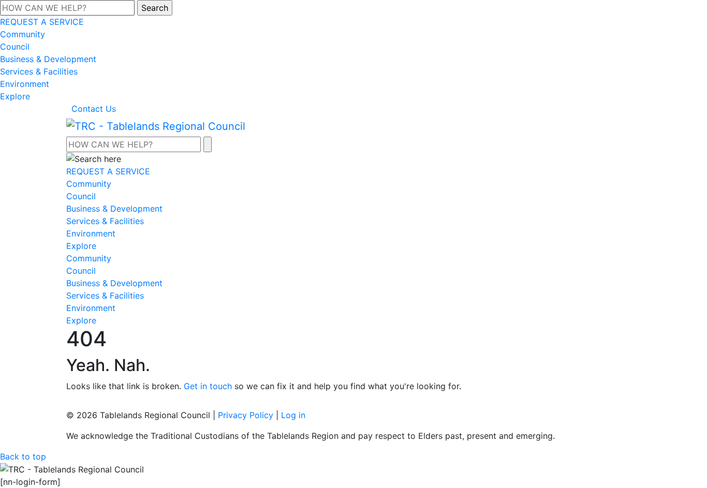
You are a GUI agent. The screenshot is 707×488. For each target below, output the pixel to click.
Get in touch (208, 386)
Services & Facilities (39, 71)
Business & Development (48, 59)
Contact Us (93, 108)
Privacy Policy (245, 415)
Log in (293, 415)
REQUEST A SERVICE (42, 22)
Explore (15, 96)
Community (22, 34)
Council (15, 46)
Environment (24, 84)
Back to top (23, 456)
